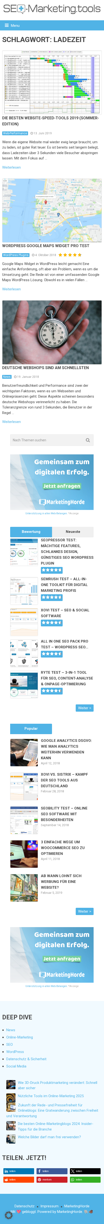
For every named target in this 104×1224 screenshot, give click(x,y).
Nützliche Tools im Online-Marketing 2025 (51, 1096)
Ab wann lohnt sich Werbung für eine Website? (61, 882)
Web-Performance (15, 133)
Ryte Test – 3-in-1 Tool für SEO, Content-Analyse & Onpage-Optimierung (67, 678)
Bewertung (31, 532)
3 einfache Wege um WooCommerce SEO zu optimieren (63, 848)
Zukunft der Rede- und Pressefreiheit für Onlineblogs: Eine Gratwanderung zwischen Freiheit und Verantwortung (52, 1110)
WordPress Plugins (16, 255)
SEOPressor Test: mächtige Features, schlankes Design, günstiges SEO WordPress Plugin (67, 551)
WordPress (15, 1052)
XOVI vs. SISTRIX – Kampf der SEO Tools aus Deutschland (64, 780)
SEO (9, 1044)
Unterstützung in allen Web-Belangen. (46, 513)
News (7, 377)
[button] (18, 1171)
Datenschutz (25, 1206)
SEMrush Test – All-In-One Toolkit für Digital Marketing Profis (64, 585)
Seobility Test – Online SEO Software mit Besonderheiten (64, 814)
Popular (31, 728)
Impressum (49, 1206)
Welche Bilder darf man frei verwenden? (49, 1137)
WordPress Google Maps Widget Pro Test (45, 245)
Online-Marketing (19, 1037)
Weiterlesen (11, 167)
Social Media (16, 1066)
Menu (15, 25)
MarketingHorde (76, 1206)
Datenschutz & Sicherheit (26, 1059)
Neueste (73, 532)
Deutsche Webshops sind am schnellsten (45, 367)
